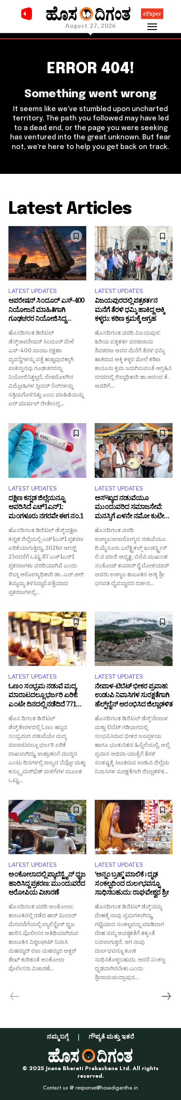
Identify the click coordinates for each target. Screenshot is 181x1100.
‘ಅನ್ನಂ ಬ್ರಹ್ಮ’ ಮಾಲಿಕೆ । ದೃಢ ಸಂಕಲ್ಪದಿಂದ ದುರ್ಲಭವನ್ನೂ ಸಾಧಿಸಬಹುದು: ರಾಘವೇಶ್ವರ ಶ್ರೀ (132, 884)
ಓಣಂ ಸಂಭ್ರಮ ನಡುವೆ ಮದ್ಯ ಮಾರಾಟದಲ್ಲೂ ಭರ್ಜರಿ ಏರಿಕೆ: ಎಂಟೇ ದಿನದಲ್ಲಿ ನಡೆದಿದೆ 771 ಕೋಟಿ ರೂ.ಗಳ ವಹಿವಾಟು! (43, 696)
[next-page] (166, 996)
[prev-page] (14, 996)
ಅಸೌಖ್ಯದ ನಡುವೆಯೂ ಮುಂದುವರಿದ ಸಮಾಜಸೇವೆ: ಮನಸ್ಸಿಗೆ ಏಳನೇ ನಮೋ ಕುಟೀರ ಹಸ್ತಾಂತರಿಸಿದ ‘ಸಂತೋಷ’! (131, 508)
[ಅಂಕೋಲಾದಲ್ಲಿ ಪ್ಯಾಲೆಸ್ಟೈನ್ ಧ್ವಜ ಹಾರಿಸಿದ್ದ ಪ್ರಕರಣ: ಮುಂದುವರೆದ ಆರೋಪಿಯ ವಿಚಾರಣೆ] (47, 827)
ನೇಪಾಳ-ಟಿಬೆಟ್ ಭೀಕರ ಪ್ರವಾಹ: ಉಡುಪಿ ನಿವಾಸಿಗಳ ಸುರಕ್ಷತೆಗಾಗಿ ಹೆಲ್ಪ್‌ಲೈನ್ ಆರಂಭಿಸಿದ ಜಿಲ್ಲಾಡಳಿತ (134, 696)
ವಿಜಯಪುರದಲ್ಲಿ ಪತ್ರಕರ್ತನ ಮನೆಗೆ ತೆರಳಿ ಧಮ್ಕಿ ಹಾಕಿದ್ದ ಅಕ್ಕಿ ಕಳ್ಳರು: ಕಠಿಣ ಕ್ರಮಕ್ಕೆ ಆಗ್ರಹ (130, 311)
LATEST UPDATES (32, 291)
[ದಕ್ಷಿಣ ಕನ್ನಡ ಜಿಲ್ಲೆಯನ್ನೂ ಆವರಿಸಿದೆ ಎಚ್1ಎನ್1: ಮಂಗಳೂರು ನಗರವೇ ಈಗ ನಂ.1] (47, 450)
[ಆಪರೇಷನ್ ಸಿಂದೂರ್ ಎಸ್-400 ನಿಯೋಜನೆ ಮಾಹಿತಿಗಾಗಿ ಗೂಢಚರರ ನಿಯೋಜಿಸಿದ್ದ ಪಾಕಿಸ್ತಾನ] (47, 253)
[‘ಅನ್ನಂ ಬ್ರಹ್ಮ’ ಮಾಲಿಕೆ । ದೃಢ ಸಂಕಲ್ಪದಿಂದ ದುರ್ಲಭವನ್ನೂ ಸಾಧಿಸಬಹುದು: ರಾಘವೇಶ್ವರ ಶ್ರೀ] (134, 827)
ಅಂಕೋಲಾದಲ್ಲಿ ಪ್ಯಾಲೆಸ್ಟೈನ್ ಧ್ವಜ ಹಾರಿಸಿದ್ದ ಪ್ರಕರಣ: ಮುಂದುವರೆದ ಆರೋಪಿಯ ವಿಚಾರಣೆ (46, 884)
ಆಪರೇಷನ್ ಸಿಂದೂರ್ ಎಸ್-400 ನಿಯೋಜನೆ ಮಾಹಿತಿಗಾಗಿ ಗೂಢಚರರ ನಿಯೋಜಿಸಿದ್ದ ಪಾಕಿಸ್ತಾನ (46, 311)
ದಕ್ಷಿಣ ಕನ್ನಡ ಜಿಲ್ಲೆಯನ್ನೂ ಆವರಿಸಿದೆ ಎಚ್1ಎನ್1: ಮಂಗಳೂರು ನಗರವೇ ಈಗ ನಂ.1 (45, 508)
